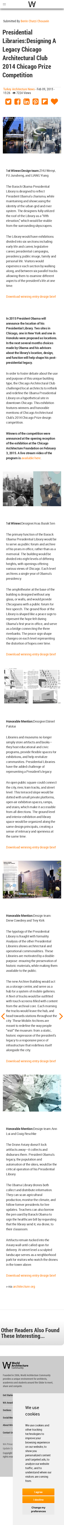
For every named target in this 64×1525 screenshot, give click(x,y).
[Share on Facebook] (17, 102)
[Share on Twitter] (8, 102)
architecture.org (24, 1286)
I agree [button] (38, 1491)
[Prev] (3, 1015)
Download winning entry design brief (31, 296)
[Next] (61, 1015)
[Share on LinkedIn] (26, 102)
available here (31, 458)
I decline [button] (38, 1499)
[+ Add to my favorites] (54, 102)
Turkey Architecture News (19, 89)
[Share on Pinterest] (36, 102)
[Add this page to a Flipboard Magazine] (45, 102)
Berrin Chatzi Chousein (35, 21)
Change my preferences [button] (38, 1509)
